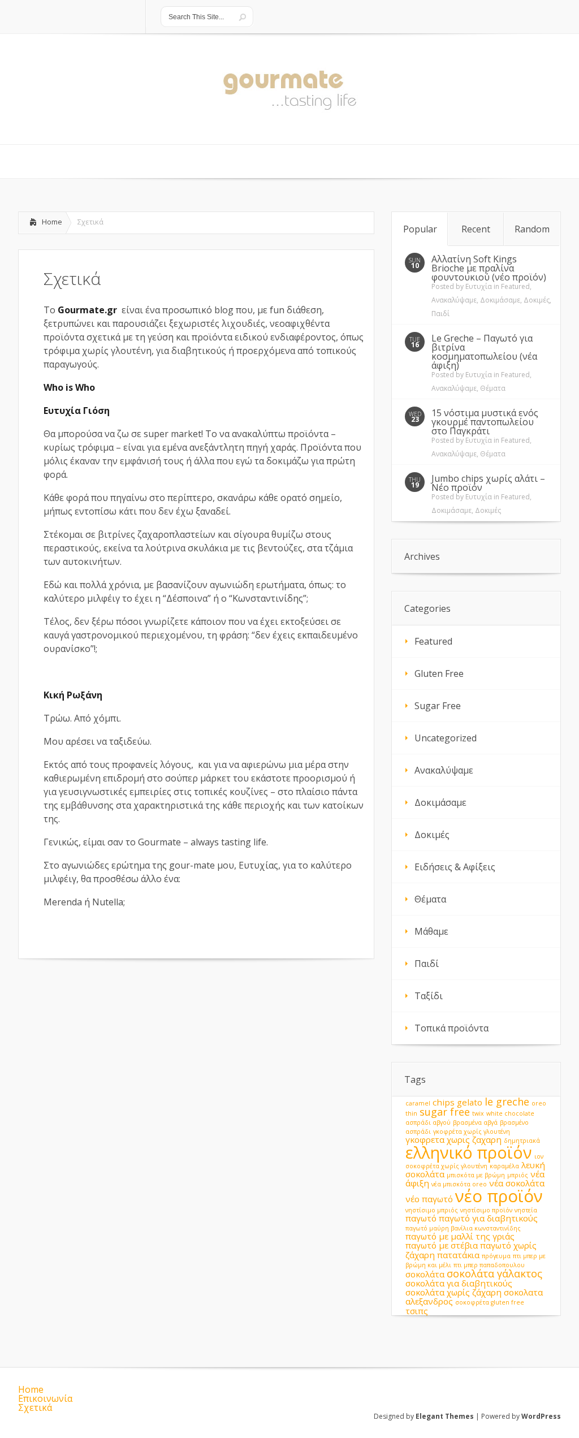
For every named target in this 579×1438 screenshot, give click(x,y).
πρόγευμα (496, 1256)
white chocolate (510, 1113)
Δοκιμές (537, 300)
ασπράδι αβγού (428, 1122)
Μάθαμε (431, 931)
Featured (515, 286)
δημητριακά (522, 1141)
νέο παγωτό (429, 1198)
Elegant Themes (445, 1416)
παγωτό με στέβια (441, 1245)
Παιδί (440, 313)
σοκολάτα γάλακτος (494, 1273)
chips (444, 1102)
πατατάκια (458, 1254)
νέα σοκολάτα (517, 1183)
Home (52, 222)
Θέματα (492, 388)
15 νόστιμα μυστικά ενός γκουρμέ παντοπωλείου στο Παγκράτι (484, 422)
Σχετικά (35, 1407)
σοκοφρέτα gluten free (489, 1302)
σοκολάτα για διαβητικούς (458, 1283)
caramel (417, 1103)
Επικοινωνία (45, 1398)
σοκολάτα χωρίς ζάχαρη (453, 1292)
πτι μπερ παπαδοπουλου (489, 1265)
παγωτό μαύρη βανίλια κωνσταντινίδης (463, 1228)
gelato (469, 1102)
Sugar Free (437, 705)
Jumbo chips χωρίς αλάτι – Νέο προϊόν (488, 483)
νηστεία (526, 1210)
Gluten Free (439, 673)
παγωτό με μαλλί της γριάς (460, 1236)
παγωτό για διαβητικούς (488, 1218)
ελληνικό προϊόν (468, 1152)
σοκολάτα (424, 1274)
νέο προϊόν (499, 1196)
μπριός (517, 1175)
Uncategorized (445, 738)
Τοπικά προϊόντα (451, 1028)
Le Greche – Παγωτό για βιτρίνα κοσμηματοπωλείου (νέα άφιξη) (484, 352)
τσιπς (416, 1310)
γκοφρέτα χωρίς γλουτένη (471, 1131)
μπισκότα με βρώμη (476, 1175)
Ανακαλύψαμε (454, 300)
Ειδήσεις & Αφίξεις (454, 867)
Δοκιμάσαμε (500, 300)
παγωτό (421, 1218)
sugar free (445, 1112)
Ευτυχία (478, 286)
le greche (507, 1101)
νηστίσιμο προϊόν (486, 1210)
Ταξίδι (428, 996)
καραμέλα (504, 1166)
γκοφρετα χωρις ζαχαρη (453, 1139)
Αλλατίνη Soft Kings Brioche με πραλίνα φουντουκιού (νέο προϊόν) (488, 268)
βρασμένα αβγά (475, 1122)
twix (478, 1113)
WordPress (541, 1416)
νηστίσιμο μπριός (431, 1210)
